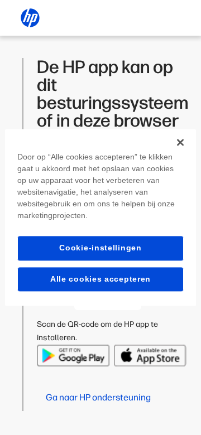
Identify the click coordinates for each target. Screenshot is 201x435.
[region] (100, 217)
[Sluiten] (180, 142)
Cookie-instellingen (100, 247)
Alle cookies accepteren (100, 278)
